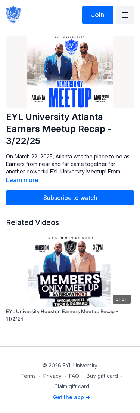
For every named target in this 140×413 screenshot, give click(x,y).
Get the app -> (71, 397)
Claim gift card (71, 386)
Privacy (52, 376)
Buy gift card (102, 376)
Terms (28, 376)
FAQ (74, 376)
